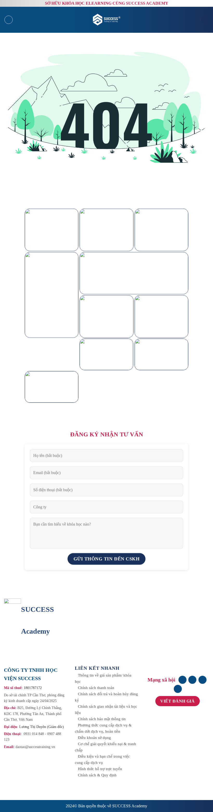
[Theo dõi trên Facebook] (182, 679)
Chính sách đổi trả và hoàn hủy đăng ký (106, 697)
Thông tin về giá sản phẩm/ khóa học (103, 678)
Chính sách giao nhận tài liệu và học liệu (106, 709)
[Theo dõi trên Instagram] (192, 679)
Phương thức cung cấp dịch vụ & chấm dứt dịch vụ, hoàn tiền (103, 728)
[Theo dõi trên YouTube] (177, 688)
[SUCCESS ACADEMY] (107, 19)
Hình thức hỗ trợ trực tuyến (100, 769)
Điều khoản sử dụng (94, 738)
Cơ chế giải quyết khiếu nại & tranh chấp (105, 747)
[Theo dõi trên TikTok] (202, 679)
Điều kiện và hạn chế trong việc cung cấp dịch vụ (102, 759)
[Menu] (8, 20)
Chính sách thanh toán (96, 688)
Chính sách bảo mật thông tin (102, 719)
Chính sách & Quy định (97, 775)
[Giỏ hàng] (205, 19)
